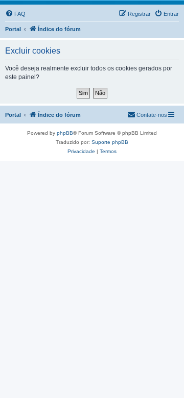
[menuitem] (15, 14)
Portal (13, 29)
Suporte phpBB (109, 142)
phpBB (65, 133)
